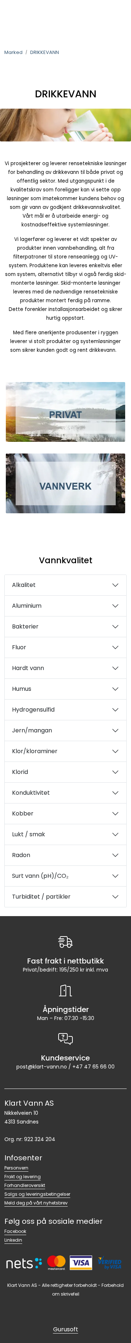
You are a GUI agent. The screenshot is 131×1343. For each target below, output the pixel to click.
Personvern (16, 1168)
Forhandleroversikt (24, 1185)
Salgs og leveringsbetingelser (37, 1194)
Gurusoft (65, 1329)
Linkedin (13, 1240)
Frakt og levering (22, 1176)
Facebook (15, 1231)
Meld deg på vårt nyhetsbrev (36, 1203)
